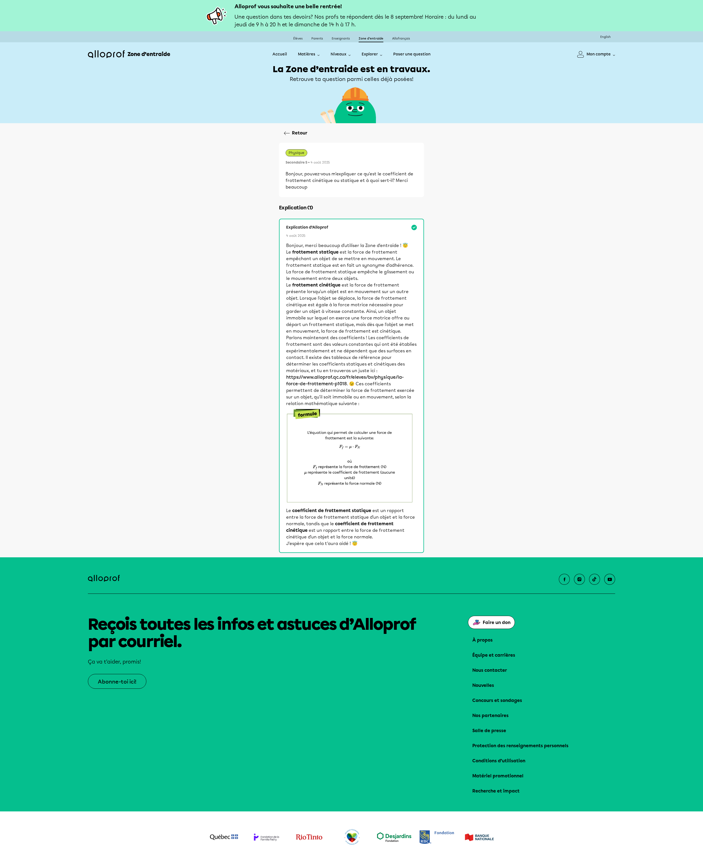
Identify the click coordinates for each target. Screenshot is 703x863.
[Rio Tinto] (309, 837)
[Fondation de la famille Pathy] (266, 837)
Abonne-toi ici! (117, 682)
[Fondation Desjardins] (394, 837)
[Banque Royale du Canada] (437, 837)
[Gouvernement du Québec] (224, 837)
